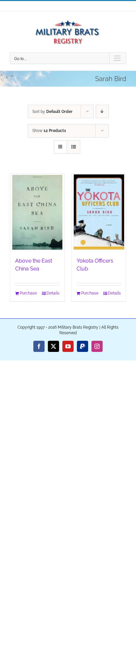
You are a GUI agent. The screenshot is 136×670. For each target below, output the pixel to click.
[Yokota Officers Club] (99, 212)
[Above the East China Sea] (37, 212)
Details (53, 293)
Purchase (28, 293)
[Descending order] (102, 111)
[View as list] (73, 146)
